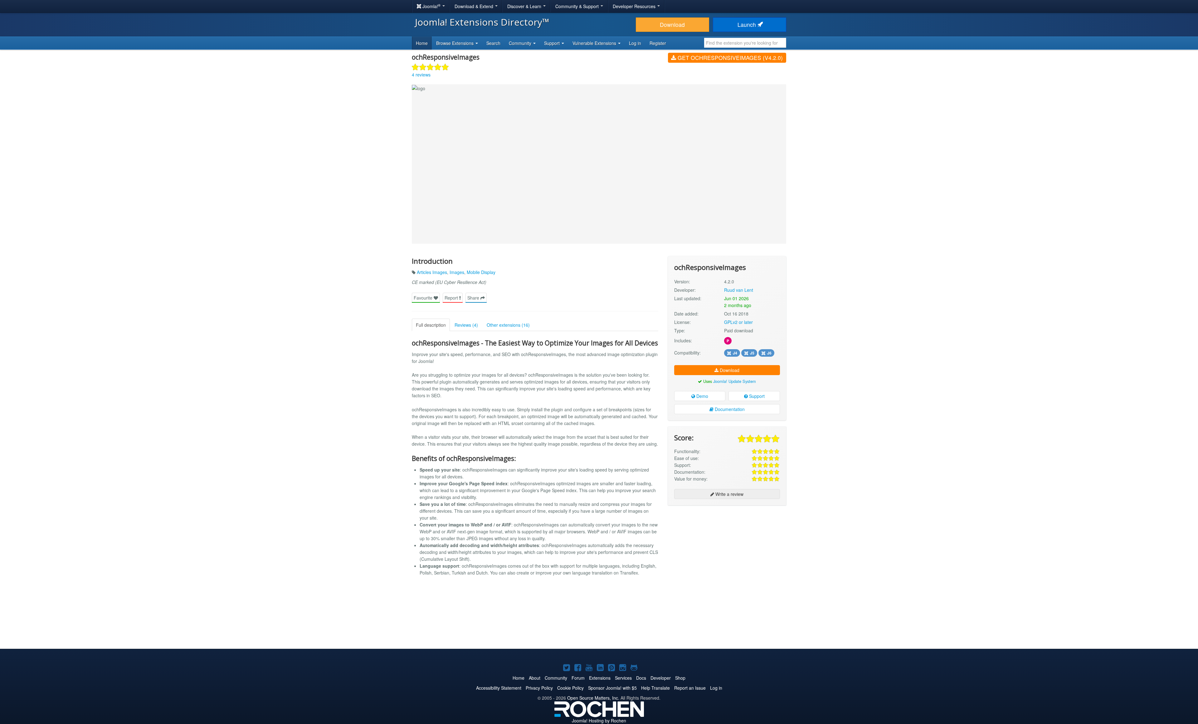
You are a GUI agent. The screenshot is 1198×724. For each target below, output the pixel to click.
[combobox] (745, 43)
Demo (701, 396)
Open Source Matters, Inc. (593, 698)
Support (756, 396)
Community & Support (577, 6)
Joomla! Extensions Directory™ (482, 22)
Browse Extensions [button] (455, 43)
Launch (747, 24)
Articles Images (432, 272)
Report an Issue (690, 688)
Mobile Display (481, 272)
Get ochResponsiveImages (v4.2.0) (729, 57)
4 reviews (421, 74)
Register (658, 43)
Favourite (424, 298)
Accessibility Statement (498, 688)
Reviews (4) (466, 325)
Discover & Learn (525, 6)
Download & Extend (474, 6)
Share (473, 298)
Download (672, 24)
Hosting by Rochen (599, 720)
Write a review (728, 494)
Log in (635, 43)
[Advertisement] (727, 550)
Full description (431, 325)
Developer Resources (635, 6)
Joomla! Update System (734, 381)
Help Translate (655, 688)
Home (422, 43)
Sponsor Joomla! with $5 (612, 688)
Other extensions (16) (508, 325)
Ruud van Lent (738, 290)
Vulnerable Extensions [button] (594, 43)
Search (493, 43)
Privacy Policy (539, 688)
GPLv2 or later (738, 322)
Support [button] (552, 43)
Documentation (729, 409)
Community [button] (521, 43)
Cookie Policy (570, 688)
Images (457, 272)
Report (452, 298)
